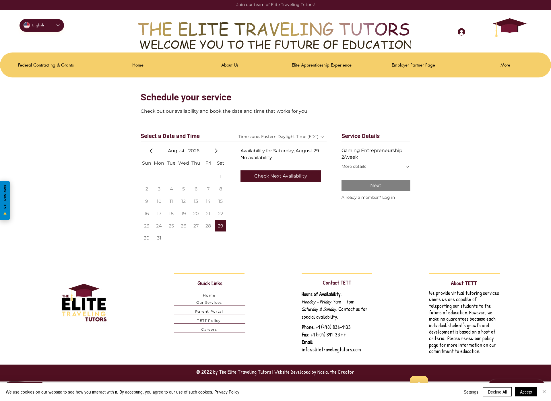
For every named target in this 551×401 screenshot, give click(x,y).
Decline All (497, 392)
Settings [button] (471, 392)
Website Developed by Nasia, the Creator (314, 371)
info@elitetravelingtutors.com (331, 349)
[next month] (216, 150)
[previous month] (151, 150)
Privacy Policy (226, 392)
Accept (526, 392)
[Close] (544, 391)
